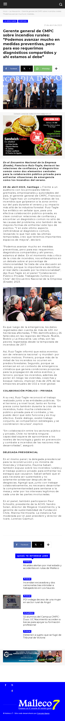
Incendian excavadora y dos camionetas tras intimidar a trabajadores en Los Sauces (39, 585)
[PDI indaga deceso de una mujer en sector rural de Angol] (12, 602)
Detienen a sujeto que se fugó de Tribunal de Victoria (42, 636)
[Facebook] (5, 685)
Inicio (5, 11)
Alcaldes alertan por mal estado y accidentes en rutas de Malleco (42, 566)
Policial (27, 579)
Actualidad (28, 613)
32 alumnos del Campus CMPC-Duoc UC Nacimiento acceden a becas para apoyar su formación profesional (41, 620)
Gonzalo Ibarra (43, 713)
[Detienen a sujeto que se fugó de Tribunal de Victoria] (12, 637)
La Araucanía (14, 11)
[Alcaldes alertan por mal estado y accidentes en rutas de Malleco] (12, 568)
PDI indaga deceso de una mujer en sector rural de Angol (42, 601)
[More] (56, 69)
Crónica (27, 562)
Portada (23, 21)
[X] (12, 685)
